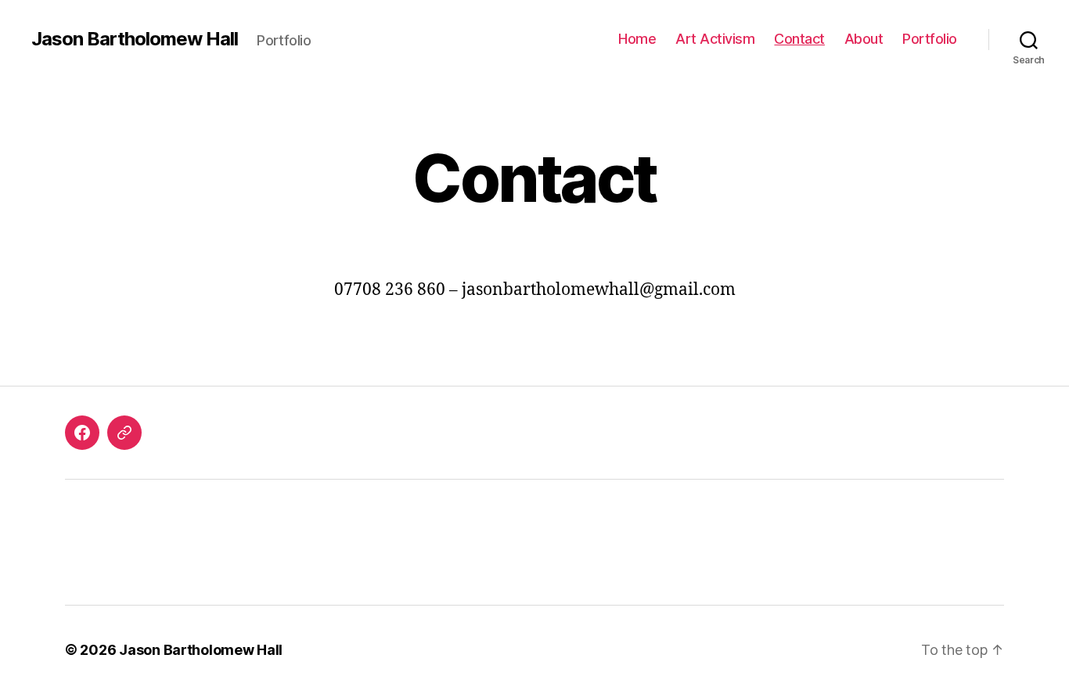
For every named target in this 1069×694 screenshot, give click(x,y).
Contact (799, 39)
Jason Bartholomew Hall (134, 39)
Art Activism (714, 39)
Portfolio (929, 39)
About (864, 39)
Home (637, 39)
